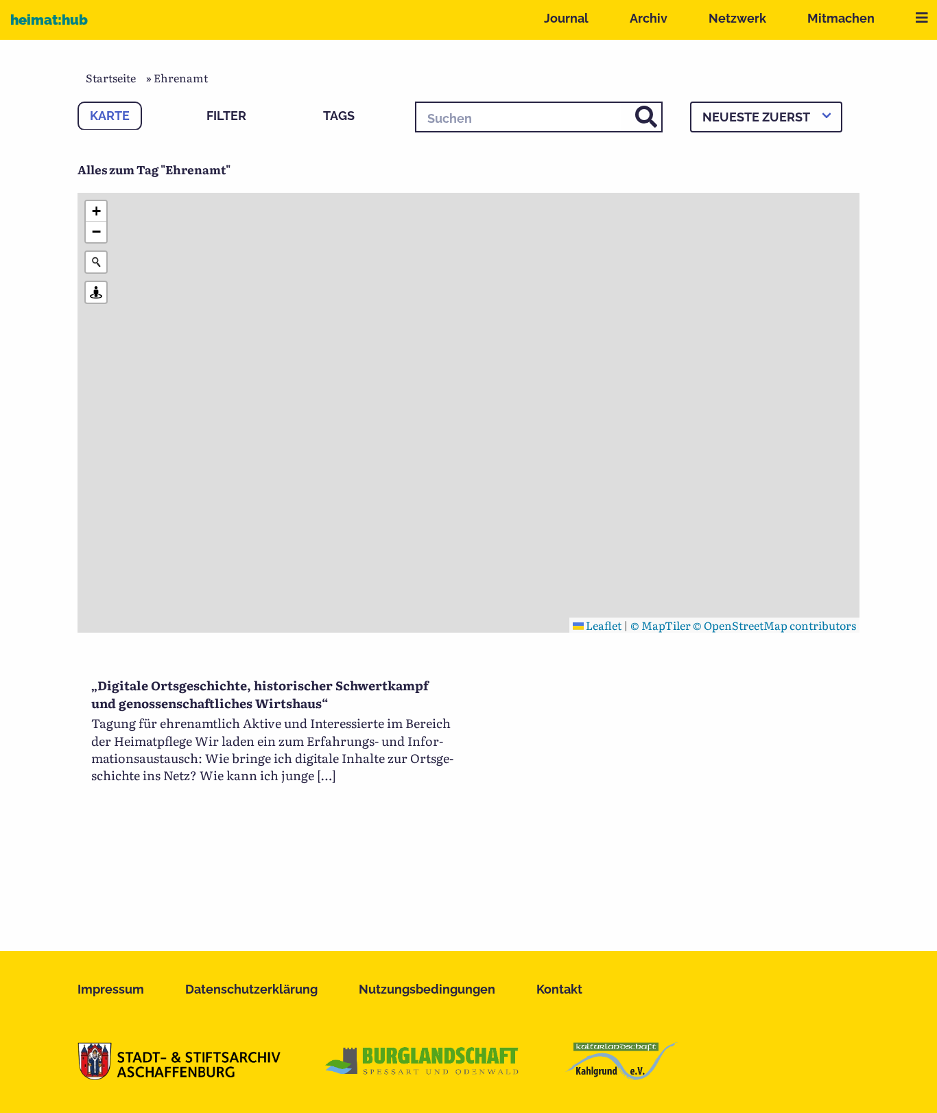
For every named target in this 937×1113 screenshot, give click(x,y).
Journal (566, 18)
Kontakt (559, 989)
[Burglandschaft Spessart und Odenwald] (422, 1075)
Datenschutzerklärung (251, 989)
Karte (110, 115)
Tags (339, 115)
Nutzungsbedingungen (427, 989)
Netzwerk (737, 18)
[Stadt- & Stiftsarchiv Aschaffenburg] (179, 1075)
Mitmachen (841, 18)
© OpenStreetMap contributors (774, 625)
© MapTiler (660, 625)
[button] (96, 211)
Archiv (648, 18)
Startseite (111, 77)
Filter (226, 115)
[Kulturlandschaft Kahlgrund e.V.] (621, 1075)
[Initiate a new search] (96, 262)
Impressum (111, 989)
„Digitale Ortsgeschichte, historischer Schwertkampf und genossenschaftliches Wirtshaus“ (260, 694)
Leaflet (602, 625)
